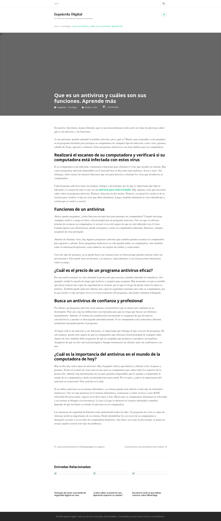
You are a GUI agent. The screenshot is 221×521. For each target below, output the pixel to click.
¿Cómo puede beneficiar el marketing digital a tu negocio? (81, 447)
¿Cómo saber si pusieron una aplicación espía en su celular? (108, 494)
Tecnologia (72, 107)
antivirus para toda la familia (115, 189)
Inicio (56, 3)
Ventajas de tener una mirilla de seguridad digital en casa (70, 494)
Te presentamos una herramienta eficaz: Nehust (144, 447)
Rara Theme (138, 516)
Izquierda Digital (68, 14)
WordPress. (160, 516)
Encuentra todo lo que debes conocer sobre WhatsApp (146, 494)
